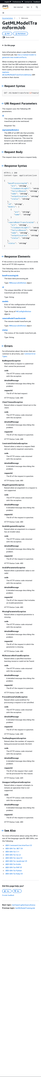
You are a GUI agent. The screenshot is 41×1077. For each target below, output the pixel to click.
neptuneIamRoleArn (10, 130)
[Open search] (37, 7)
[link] (24, 18)
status (15, 199)
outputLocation (19, 196)
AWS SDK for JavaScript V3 (16, 861)
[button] (8, 45)
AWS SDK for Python (13, 870)
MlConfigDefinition (23, 311)
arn (13, 186)
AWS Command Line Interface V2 (18, 845)
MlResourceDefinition (17, 283)
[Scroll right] (31, 7)
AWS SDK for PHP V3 (13, 867)
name (14, 194)
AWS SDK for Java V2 (13, 858)
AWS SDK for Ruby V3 (14, 874)
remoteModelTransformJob (21, 222)
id (3, 116)
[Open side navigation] (3, 13)
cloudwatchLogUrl (20, 188)
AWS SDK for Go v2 (13, 855)
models (11, 207)
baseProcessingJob (17, 183)
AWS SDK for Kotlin (13, 864)
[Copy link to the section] (2, 86)
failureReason (19, 191)
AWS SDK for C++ (12, 852)
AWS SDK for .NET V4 (14, 848)
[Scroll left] (12, 7)
